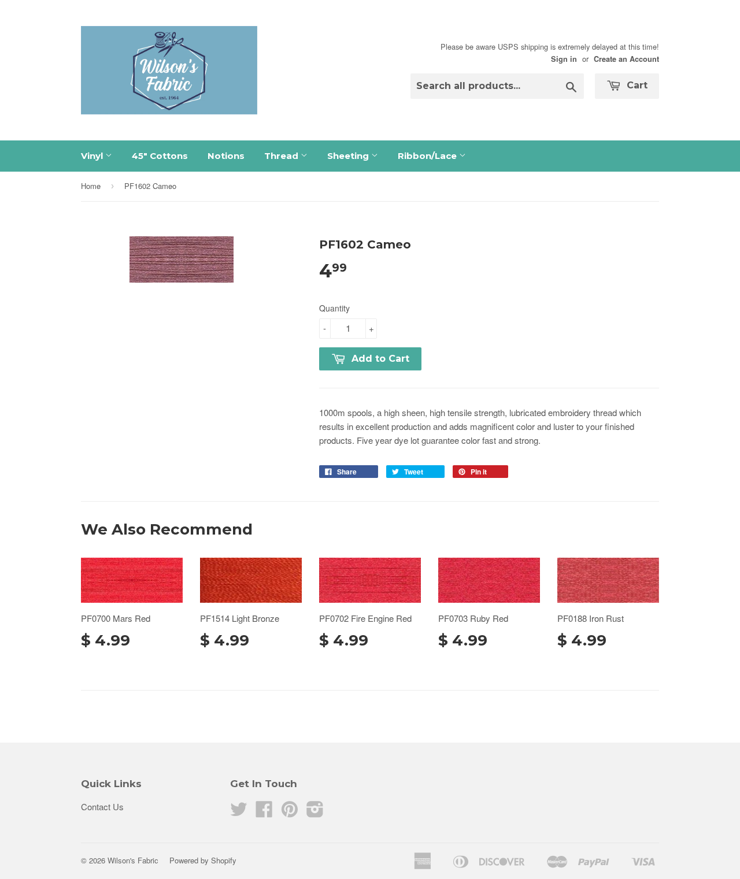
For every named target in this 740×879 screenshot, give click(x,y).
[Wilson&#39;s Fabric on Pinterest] (289, 812)
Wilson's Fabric (133, 860)
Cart (636, 85)
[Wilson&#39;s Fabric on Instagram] (315, 812)
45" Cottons (160, 155)
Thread (282, 155)
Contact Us (102, 806)
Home (91, 185)
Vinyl (93, 155)
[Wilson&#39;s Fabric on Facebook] (264, 812)
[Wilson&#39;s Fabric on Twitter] (238, 812)
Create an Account (626, 59)
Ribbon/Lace (428, 155)
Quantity (334, 308)
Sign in (564, 59)
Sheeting (349, 155)
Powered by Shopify (202, 860)
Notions (226, 155)
